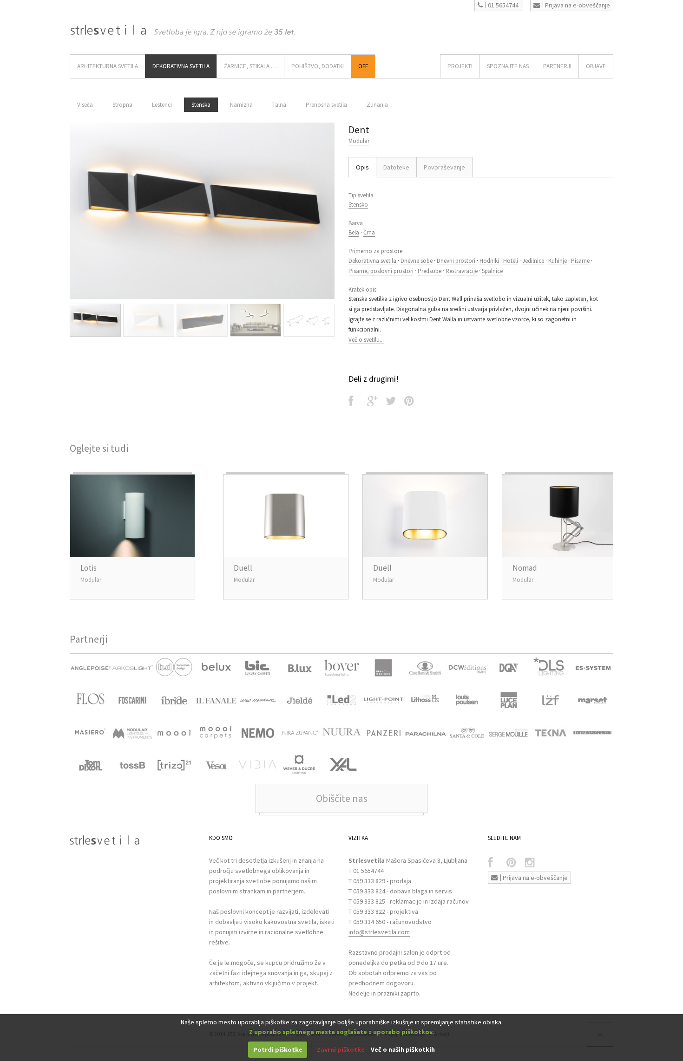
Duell (243, 568)
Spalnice (492, 271)
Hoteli (510, 261)
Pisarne (580, 261)
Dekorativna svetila (372, 261)
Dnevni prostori (456, 261)
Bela (353, 232)
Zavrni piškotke (341, 1049)
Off (363, 66)
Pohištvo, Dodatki (317, 66)
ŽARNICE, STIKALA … (250, 66)
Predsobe (429, 271)
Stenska (200, 105)
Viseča (85, 105)
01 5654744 (503, 5)
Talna (279, 105)
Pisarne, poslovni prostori (381, 271)
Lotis (88, 568)
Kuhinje (557, 261)
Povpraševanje (444, 167)
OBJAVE (596, 66)
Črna (369, 232)
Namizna (241, 105)
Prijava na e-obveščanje (577, 5)
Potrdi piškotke (277, 1049)
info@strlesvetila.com (379, 932)
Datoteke (396, 167)
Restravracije (462, 271)
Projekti (460, 66)
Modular (358, 141)
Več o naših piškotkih (403, 1049)
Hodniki (489, 261)
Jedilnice (533, 261)
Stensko (358, 204)
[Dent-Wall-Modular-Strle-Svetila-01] (202, 211)
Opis (362, 167)
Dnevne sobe (417, 261)
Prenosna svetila (326, 105)
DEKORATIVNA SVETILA (181, 66)
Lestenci (162, 105)
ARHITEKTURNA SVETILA (107, 66)
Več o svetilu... (366, 340)
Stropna (122, 105)
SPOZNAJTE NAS (508, 66)
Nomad (524, 568)
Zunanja (377, 105)
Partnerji (557, 66)
